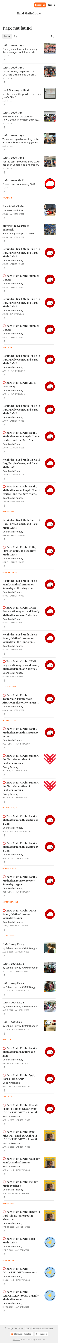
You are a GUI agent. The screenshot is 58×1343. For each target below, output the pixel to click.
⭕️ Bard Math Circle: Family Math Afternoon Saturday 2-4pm (19, 1051)
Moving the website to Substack (15, 227)
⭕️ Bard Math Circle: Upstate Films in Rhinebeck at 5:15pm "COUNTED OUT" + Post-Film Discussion (21, 1108)
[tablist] (10, 36)
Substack (16, 1339)
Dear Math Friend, (12, 1223)
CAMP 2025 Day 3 (13, 983)
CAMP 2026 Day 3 (13, 112)
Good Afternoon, (11, 1082)
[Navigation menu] (5, 5)
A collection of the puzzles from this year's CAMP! (21, 95)
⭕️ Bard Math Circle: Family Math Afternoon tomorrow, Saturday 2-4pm (19, 880)
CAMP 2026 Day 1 (13, 157)
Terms (35, 1328)
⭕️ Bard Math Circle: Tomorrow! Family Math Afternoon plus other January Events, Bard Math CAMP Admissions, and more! (20, 698)
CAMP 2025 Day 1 (13, 1021)
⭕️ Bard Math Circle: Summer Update (20, 277)
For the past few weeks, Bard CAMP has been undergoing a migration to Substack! (21, 163)
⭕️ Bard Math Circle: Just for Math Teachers (20, 1183)
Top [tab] (15, 36)
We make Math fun (12, 210)
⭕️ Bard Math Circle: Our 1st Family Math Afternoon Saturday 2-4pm (19, 914)
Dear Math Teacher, (12, 1189)
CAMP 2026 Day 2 (13, 135)
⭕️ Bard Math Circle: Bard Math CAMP (18, 1240)
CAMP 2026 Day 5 (13, 45)
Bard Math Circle (13, 206)
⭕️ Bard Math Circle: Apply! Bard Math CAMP (19, 1076)
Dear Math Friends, (12, 260)
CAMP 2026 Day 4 (13, 67)
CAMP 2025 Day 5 (13, 944)
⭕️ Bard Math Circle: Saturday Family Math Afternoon (21, 1160)
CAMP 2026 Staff (12, 180)
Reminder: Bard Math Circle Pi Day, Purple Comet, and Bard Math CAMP (21, 252)
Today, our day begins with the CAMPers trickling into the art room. (18, 73)
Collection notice (46, 1328)
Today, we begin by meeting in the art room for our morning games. (20, 140)
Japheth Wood (17, 214)
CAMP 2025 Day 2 (13, 1002)
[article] (29, 52)
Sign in (51, 5)
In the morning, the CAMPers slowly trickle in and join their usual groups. (21, 118)
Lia (11, 78)
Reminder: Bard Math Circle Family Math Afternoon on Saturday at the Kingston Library (19, 584)
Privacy (28, 1328)
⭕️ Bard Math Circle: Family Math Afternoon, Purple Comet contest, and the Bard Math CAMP (21, 436)
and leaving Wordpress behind (18, 233)
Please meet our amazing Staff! (18, 184)
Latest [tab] (7, 36)
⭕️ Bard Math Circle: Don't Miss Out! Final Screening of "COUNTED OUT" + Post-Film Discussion (21, 1135)
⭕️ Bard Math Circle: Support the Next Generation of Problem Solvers (20, 759)
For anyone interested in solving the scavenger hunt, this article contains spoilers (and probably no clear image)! (20, 50)
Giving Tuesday (10, 767)
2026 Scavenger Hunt (15, 90)
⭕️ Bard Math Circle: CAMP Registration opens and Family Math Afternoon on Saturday (21, 611)
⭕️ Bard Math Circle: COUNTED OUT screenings (19, 1270)
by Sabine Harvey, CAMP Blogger (20, 948)
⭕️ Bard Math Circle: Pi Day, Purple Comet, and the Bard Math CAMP (19, 550)
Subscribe (40, 5)
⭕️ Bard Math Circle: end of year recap (19, 384)
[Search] (52, 36)
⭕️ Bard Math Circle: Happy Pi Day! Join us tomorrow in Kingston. (21, 1215)
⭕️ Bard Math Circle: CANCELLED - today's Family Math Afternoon (20, 1295)
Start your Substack (23, 1334)
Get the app (41, 1334)
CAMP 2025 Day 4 (13, 963)
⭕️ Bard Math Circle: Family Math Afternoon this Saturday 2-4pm (20, 732)
